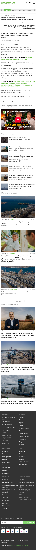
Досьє (21, 454)
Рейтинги (5, 459)
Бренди (21, 459)
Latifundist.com (25, 477)
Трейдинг (5, 440)
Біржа (21, 495)
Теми (4, 432)
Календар (22, 451)
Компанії (22, 457)
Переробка (22, 439)
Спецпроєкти (13, 289)
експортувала (6, 92)
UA (26, 3)
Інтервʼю (12, 253)
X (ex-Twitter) (6, 506)
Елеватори (22, 431)
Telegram (5, 497)
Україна (7, 10)
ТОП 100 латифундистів (9, 427)
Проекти (5, 414)
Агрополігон (6, 422)
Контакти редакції (24, 490)
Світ (24, 10)
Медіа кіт (5, 480)
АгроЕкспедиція (7, 424)
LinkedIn (5, 503)
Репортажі (5, 473)
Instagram (5, 500)
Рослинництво (6, 435)
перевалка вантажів (25, 106)
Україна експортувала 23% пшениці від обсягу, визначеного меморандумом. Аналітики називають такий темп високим (18, 84)
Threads (4, 508)
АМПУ (3, 106)
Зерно (29, 10)
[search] (30, 3)
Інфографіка (23, 464)
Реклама (5, 477)
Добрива (21, 442)
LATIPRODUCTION (25, 499)
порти (9, 106)
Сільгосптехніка (24, 428)
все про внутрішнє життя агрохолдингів (16, 58)
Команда (21, 492)
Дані (20, 448)
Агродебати (6, 468)
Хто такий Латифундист (26, 482)
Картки (4, 470)
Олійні (21, 425)
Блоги (9, 365)
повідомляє (9, 52)
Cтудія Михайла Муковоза (19, 545)
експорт (14, 106)
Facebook (5, 492)
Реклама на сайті (7, 482)
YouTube (5, 495)
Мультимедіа (24, 462)
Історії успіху (6, 462)
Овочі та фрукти (24, 436)
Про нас (21, 480)
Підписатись (29, 522)
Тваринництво (7, 438)
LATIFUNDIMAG (24, 497)
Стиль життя (6, 465)
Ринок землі (6, 443)
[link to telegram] (3, 531)
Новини (13, 219)
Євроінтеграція (16, 10)
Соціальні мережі (9, 489)
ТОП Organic (6, 430)
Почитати (6, 448)
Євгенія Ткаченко (6, 108)
